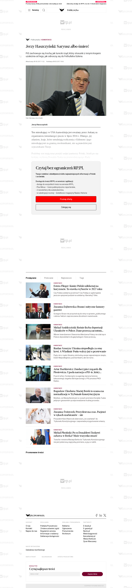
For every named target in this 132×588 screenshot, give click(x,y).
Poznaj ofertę (66, 199)
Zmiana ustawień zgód (49, 528)
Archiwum (66, 534)
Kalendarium (47, 557)
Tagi (82, 278)
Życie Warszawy (89, 541)
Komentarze (46, 40)
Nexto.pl (86, 531)
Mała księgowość (90, 534)
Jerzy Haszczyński (39, 125)
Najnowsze (66, 278)
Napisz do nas (31, 531)
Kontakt (29, 528)
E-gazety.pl (87, 528)
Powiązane (31, 278)
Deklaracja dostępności (49, 536)
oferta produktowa (65, 557)
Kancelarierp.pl (89, 536)
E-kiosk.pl (87, 526)
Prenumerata (67, 531)
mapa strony (31, 557)
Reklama (65, 526)
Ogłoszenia (67, 528)
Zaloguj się (66, 207)
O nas (28, 526)
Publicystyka (73, 10)
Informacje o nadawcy (49, 534)
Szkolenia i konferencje (35, 550)
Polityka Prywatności (48, 526)
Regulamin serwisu (48, 531)
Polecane (48, 278)
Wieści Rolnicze (89, 539)
